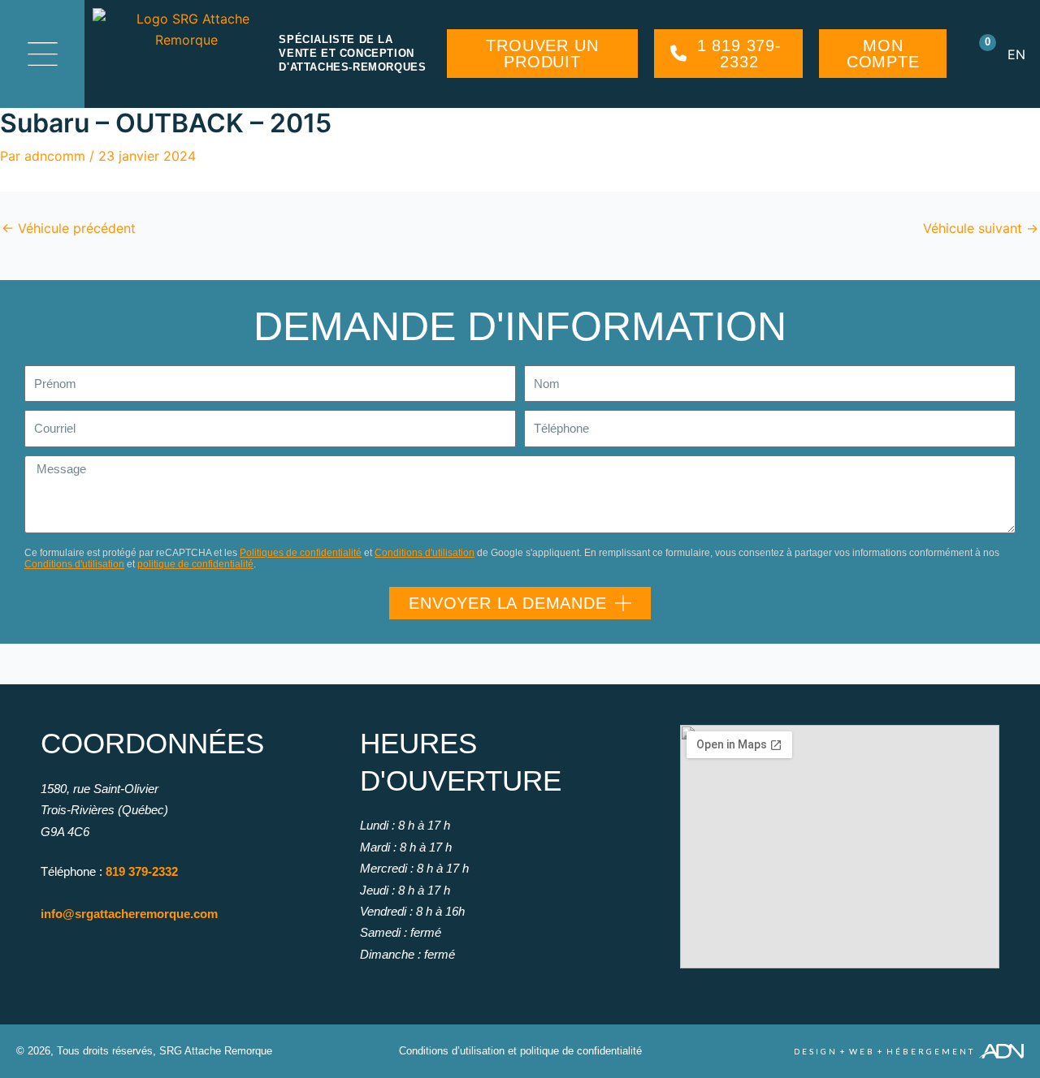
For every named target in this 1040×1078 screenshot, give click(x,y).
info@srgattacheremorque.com (129, 914)
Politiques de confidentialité (301, 552)
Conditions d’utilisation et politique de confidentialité (520, 1051)
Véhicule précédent (69, 228)
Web (862, 1051)
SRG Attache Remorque (215, 1051)
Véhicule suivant (980, 228)
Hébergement (930, 1051)
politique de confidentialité (195, 564)
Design (816, 1051)
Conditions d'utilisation (424, 552)
